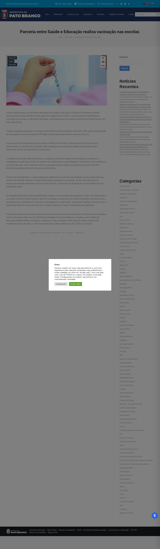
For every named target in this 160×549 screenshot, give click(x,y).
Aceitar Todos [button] (75, 284)
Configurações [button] (61, 284)
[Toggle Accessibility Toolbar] (154, 515)
